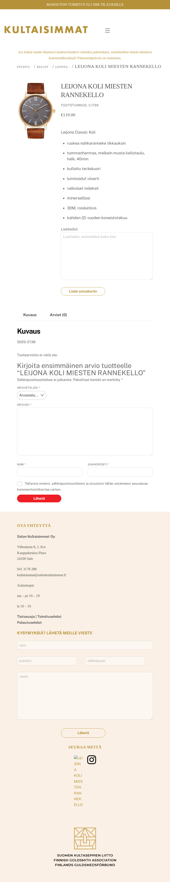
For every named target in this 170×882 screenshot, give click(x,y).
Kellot (42, 67)
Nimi (21, 464)
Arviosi (24, 404)
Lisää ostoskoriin (83, 291)
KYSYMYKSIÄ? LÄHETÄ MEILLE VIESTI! (54, 633)
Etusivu (23, 67)
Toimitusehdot (49, 616)
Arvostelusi (28, 387)
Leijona (61, 67)
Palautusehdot (29, 622)
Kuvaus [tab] (30, 314)
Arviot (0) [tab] (58, 314)
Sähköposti (98, 464)
